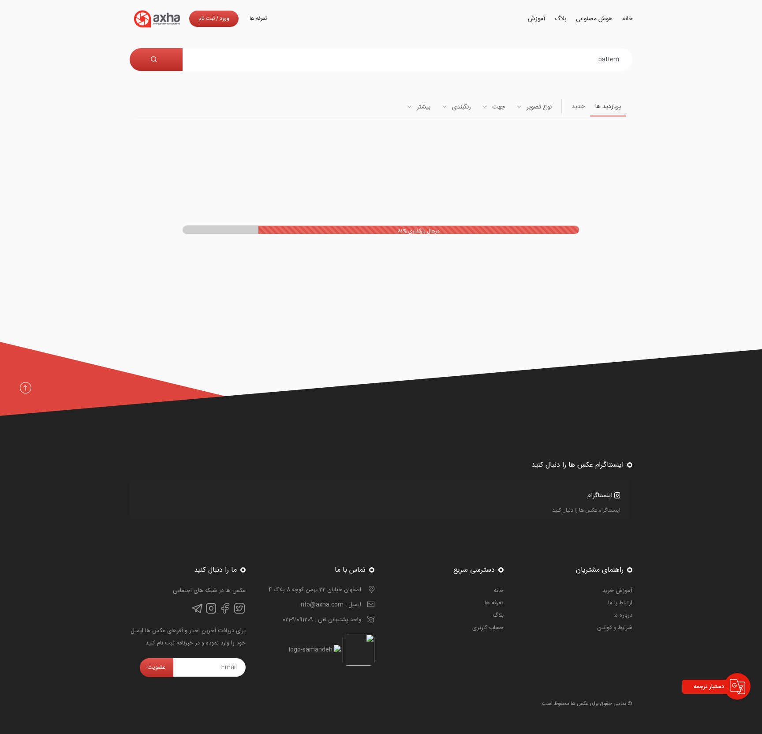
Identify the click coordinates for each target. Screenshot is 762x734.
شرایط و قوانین (614, 628)
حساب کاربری (488, 628)
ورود (224, 18)
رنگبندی (460, 107)
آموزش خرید (617, 590)
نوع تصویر (538, 107)
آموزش (536, 19)
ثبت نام (206, 18)
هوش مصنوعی (594, 19)
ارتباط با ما (620, 603)
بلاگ (560, 19)
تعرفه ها (258, 18)
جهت (497, 107)
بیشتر (422, 107)
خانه (627, 19)
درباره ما (622, 615)
